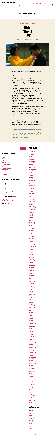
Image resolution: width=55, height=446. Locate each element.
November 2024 (32, 185)
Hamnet (8, 203)
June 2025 (31, 174)
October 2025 (32, 167)
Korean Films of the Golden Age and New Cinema (23, 134)
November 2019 (32, 280)
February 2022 (32, 238)
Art (33, 3)
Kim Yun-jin (36, 133)
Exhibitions (41, 3)
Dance (30, 415)
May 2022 (31, 233)
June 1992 (31, 387)
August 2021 (31, 247)
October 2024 (32, 186)
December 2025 (32, 164)
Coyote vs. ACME (6, 172)
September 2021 (32, 246)
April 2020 (31, 273)
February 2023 (32, 219)
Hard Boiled (24, 133)
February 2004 (32, 360)
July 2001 (31, 365)
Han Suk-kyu (18, 133)
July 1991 (31, 392)
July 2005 (31, 355)
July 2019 (31, 286)
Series (30, 426)
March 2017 (31, 320)
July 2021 (31, 249)
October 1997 (32, 374)
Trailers (30, 433)
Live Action (28, 23)
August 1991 (31, 391)
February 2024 (32, 199)
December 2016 (32, 321)
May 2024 (31, 194)
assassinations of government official (27, 129)
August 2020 (32, 267)
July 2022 (31, 230)
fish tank (36, 132)
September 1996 (32, 379)
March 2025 (31, 178)
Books (36, 3)
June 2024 (31, 193)
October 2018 (32, 294)
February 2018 (32, 305)
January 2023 (32, 220)
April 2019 (31, 291)
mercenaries (20, 136)
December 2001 (32, 363)
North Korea (25, 136)
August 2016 (31, 328)
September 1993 (32, 382)
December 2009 (32, 346)
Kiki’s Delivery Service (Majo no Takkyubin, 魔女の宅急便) (7, 168)
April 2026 (31, 158)
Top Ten (30, 431)
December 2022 (32, 222)
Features (22, 23)
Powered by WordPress (22, 443)
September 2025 (32, 169)
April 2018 (31, 302)
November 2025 (32, 166)
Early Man (4, 174)
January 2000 (32, 371)
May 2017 (31, 317)
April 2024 (31, 196)
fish (34, 132)
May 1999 (31, 373)
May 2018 (31, 301)
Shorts (30, 428)
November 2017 (32, 309)
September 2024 (32, 188)
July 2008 (31, 349)
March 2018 (31, 304)
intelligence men (30, 133)
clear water (26, 130)
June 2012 (31, 339)
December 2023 (32, 203)
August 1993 (31, 384)
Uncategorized (32, 434)
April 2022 (31, 235)
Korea (40, 133)
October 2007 (32, 350)
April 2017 (31, 318)
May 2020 (31, 272)
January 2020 (32, 278)
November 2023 (32, 204)
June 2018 (31, 299)
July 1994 (31, 381)
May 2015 (31, 333)
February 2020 (32, 276)
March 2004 (31, 358)
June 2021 (31, 251)
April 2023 (31, 215)
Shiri (29, 136)
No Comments (38, 39)
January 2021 (32, 259)
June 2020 (31, 270)
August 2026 (32, 151)
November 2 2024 (28, 39)
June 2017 (31, 315)
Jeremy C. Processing (8, 2)
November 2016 (32, 323)
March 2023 (31, 217)
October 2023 (32, 206)
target (21, 137)
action (14, 129)
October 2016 (32, 325)
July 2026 (31, 153)
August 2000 (32, 368)
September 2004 (33, 357)
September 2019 (32, 283)
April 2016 (31, 331)
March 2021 (31, 256)
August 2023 (32, 209)
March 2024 (31, 198)
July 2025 (31, 172)
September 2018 (32, 296)
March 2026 (31, 159)
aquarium (18, 129)
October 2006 (32, 354)
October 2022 (32, 225)
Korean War (35, 134)
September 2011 (32, 342)
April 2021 (31, 254)
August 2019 (31, 284)
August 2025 (32, 170)
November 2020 (32, 262)
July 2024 (31, 191)
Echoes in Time (33, 130)
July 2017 (31, 313)
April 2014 (31, 334)
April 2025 (31, 177)
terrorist (24, 137)
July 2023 (31, 211)
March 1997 (31, 376)
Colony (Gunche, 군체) (4, 159)
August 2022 (32, 228)
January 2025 (32, 182)
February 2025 (32, 180)
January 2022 (32, 239)
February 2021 (32, 257)
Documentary (32, 417)
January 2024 (32, 201)
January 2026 (32, 162)
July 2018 (31, 297)
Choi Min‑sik (20, 130)
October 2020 (32, 264)
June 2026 (31, 154)
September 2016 (32, 326)
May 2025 (31, 175)
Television (31, 429)
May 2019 (31, 289)
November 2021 (32, 243)
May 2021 (31, 252)
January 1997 (32, 378)
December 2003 (32, 362)
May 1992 (31, 389)
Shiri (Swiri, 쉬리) (27, 31)
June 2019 (31, 288)
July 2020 (31, 268)
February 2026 (32, 161)
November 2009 (32, 347)
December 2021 (32, 241)
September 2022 (32, 227)
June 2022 (31, 231)
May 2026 (31, 156)
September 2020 (33, 265)
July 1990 (31, 394)
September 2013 (32, 336)
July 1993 (31, 386)
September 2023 (32, 207)
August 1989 (31, 397)
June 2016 (31, 329)
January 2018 (32, 307)
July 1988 (31, 402)
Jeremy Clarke (19, 39)
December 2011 (32, 341)
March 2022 (31, 236)
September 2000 (33, 366)
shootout (32, 136)
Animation (31, 410)
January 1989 (32, 400)
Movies (45, 3)
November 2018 (32, 292)
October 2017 (32, 310)
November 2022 (32, 223)
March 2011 (31, 344)
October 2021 (32, 244)
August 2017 (31, 312)
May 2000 (31, 370)
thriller (27, 137)
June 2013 (31, 337)
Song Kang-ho (37, 136)
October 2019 (32, 281)
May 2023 (31, 214)
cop (29, 130)
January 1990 (32, 395)
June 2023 (31, 212)
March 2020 (31, 275)
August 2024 (32, 190)
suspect (17, 137)
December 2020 (32, 260)
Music (47, 4)
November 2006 (32, 352)
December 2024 (32, 183)
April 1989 (31, 399)
